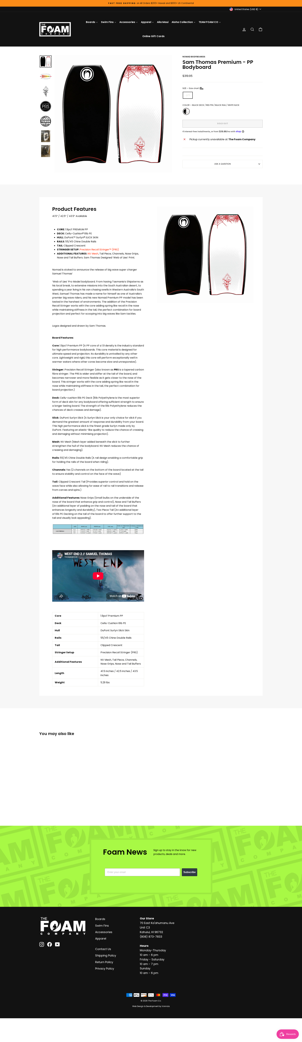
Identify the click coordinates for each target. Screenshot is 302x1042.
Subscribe (189, 872)
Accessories (103, 932)
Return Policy (104, 962)
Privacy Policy (104, 968)
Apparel (100, 938)
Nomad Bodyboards (193, 56)
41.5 (187, 95)
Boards (100, 919)
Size (190, 88)
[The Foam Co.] (63, 926)
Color (210, 105)
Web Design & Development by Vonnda (151, 1006)
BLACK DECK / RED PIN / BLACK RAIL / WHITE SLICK (186, 111)
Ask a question (222, 164)
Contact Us (103, 949)
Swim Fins (102, 926)
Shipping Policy (105, 955)
